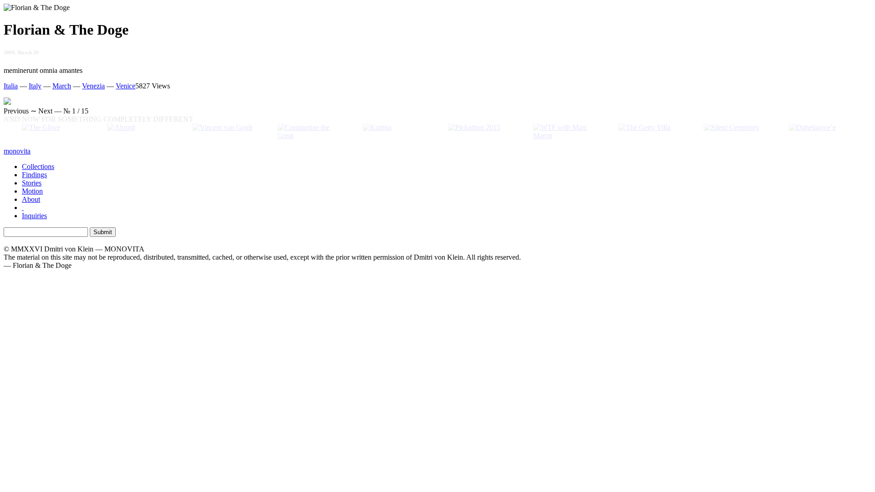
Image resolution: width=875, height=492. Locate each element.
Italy (35, 86)
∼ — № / (46, 111)
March (61, 86)
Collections (38, 166)
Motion (32, 191)
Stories (31, 183)
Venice (125, 86)
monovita (17, 151)
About (31, 199)
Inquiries (34, 216)
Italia (11, 86)
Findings (34, 175)
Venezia (93, 86)
